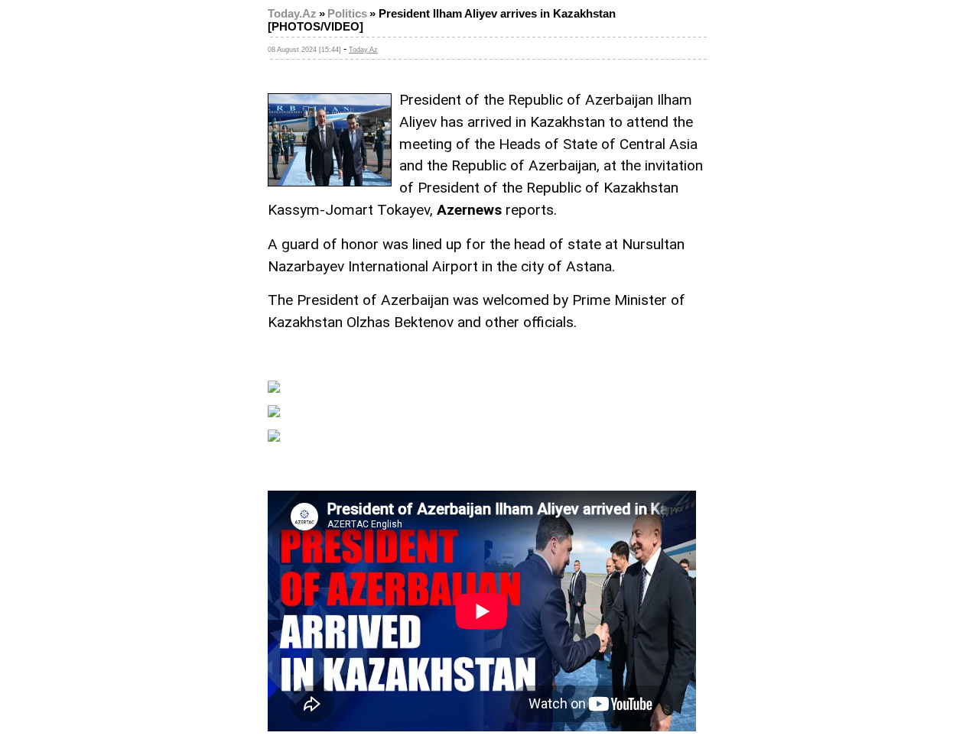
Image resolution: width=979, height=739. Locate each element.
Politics (347, 14)
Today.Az (292, 14)
